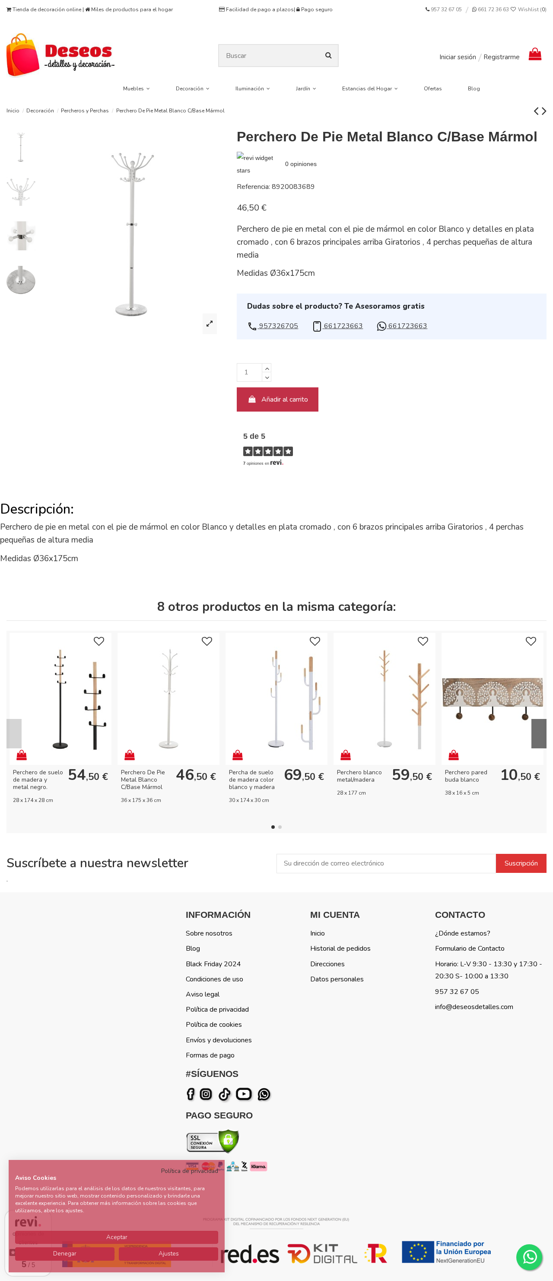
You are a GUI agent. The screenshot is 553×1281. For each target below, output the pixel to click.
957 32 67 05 (446, 9)
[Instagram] (207, 1094)
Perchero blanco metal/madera (359, 776)
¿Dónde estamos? (462, 933)
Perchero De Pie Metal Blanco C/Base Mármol (143, 779)
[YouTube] (246, 1094)
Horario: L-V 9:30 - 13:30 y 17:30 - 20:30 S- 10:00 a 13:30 (488, 970)
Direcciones (327, 964)
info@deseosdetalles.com (474, 1007)
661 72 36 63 (493, 9)
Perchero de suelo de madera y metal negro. (38, 779)
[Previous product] (538, 111)
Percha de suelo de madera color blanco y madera (252, 779)
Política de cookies (214, 1024)
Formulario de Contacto (470, 948)
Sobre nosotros (209, 933)
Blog (193, 948)
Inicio (317, 933)
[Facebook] (192, 1094)
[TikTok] (225, 1094)
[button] (272, 326)
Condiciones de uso (214, 979)
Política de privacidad (217, 1009)
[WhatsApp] (265, 1094)
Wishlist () (532, 9)
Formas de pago (210, 1055)
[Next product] (544, 111)
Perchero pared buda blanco (466, 776)
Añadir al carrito (284, 399)
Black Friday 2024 (213, 964)
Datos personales (337, 979)
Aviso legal (202, 994)
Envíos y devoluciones (219, 1040)
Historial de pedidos (340, 948)
